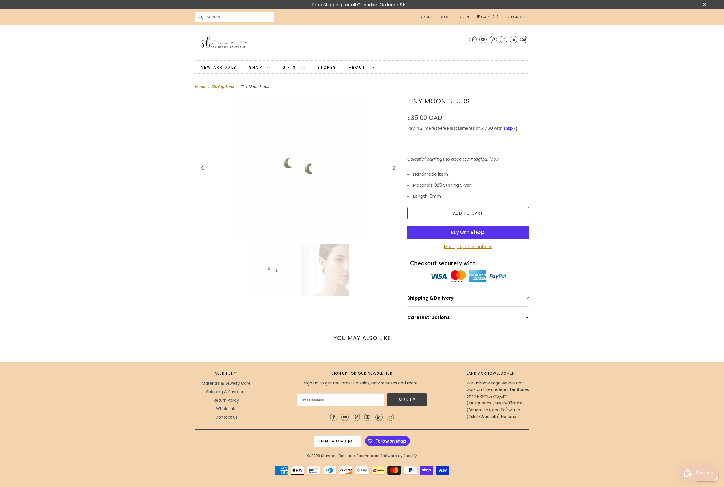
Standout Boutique (338, 455)
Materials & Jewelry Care (226, 383)
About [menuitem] (426, 16)
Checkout (515, 16)
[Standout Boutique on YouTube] (483, 39)
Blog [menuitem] (445, 16)
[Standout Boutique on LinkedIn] (513, 39)
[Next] (392, 168)
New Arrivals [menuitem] (219, 67)
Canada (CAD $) (335, 441)
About (359, 67)
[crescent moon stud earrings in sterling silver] (298, 168)
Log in (463, 16)
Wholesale (226, 409)
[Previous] (204, 168)
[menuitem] (259, 67)
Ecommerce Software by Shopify (387, 455)
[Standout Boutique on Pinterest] (493, 39)
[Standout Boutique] (362, 44)
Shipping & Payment (226, 392)
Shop (256, 67)
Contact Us (226, 417)
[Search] (200, 17)
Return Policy (226, 400)
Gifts (290, 67)
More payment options (468, 247)
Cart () (489, 16)
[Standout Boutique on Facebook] (473, 39)
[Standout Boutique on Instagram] (503, 39)
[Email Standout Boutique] (523, 39)
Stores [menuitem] (326, 67)
